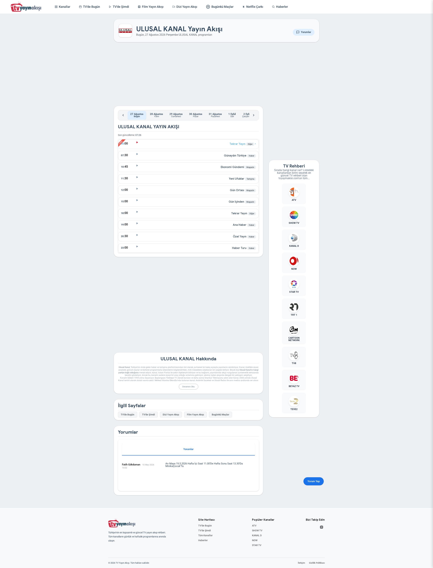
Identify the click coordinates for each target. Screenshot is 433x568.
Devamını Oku (188, 386)
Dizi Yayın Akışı (171, 414)
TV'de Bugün (127, 414)
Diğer (250, 144)
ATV (254, 525)
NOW (254, 540)
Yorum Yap (313, 481)
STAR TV (256, 545)
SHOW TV (257, 530)
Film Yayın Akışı (195, 414)
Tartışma (250, 179)
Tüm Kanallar (205, 535)
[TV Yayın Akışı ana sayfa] (121, 523)
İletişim (301, 563)
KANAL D (257, 535)
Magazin (250, 167)
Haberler (203, 540)
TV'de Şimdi (148, 414)
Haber (251, 156)
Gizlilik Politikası (317, 563)
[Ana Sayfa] (26, 7)
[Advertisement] (188, 76)
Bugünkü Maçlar (220, 414)
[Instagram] (321, 527)
